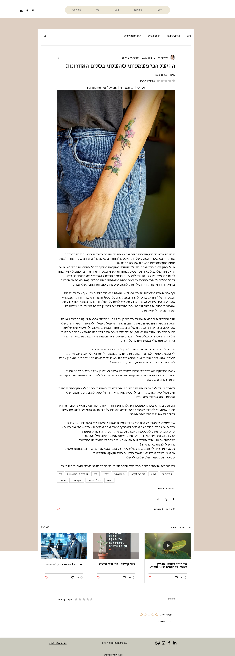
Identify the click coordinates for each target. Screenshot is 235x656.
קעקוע (153, 473)
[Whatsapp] (157, 643)
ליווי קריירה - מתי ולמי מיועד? (117, 564)
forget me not (138, 473)
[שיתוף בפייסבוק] (173, 499)
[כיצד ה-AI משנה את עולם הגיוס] (64, 546)
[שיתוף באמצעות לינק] (150, 499)
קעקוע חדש (76, 480)
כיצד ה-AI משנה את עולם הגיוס (64, 564)
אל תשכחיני (119, 473)
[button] (44, 35)
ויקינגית (62, 480)
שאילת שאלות (94, 480)
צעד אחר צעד (173, 35)
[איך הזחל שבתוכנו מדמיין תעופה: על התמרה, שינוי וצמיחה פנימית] (168, 546)
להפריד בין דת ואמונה (77, 473)
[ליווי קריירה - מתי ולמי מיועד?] (116, 546)
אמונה (109, 480)
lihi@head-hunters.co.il (115, 643)
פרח (96, 473)
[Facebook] (169, 643)
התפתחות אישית (132, 35)
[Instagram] (163, 643)
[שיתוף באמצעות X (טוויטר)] (165, 499)
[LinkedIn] (21, 10)
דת (60, 473)
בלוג (189, 35)
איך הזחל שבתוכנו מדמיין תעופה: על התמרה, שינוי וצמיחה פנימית (168, 566)
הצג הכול (45, 526)
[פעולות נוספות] (59, 58)
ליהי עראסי (167, 473)
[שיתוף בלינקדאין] (157, 499)
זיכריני (106, 473)
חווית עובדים (154, 35)
